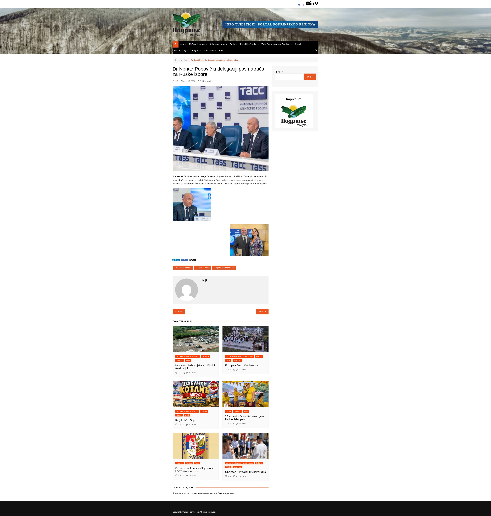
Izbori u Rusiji (203, 267)
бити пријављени (226, 493)
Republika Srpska (248, 44)
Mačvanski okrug (197, 44)
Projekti (195, 50)
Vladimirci (237, 360)
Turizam (237, 411)
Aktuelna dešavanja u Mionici (187, 356)
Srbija (232, 44)
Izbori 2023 (209, 50)
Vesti (182, 44)
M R (176, 81)
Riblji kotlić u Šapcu (186, 420)
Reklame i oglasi (181, 50)
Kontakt (222, 50)
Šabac (179, 415)
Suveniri (298, 44)
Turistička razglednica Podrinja (275, 44)
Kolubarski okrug (217, 44)
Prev (180, 311)
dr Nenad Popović (183, 267)
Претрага (279, 72)
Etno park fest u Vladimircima (242, 365)
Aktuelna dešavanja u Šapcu (187, 411)
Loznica (179, 463)
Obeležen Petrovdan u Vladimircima (245, 472)
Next (261, 311)
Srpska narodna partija (225, 267)
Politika (203, 81)
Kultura (258, 356)
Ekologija (205, 356)
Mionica (179, 360)
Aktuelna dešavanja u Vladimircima (239, 356)
